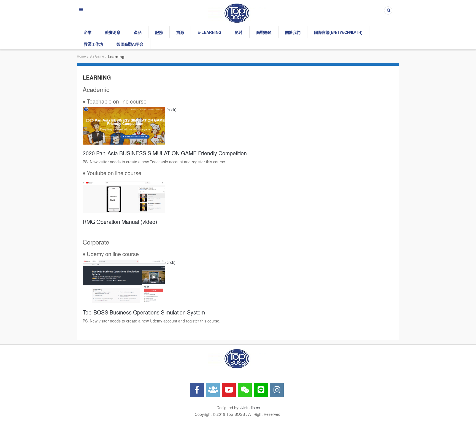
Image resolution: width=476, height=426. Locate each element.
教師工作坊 (93, 44)
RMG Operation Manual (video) (120, 222)
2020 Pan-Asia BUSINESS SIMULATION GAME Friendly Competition (165, 153)
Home (81, 56)
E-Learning (209, 32)
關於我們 (293, 32)
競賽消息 (112, 32)
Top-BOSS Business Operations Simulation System (144, 312)
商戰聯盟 (264, 32)
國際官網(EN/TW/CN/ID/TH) (338, 32)
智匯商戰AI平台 (130, 44)
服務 (159, 32)
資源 (180, 32)
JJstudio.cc (250, 407)
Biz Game (97, 56)
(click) (171, 109)
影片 (239, 32)
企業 (87, 32)
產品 (138, 32)
